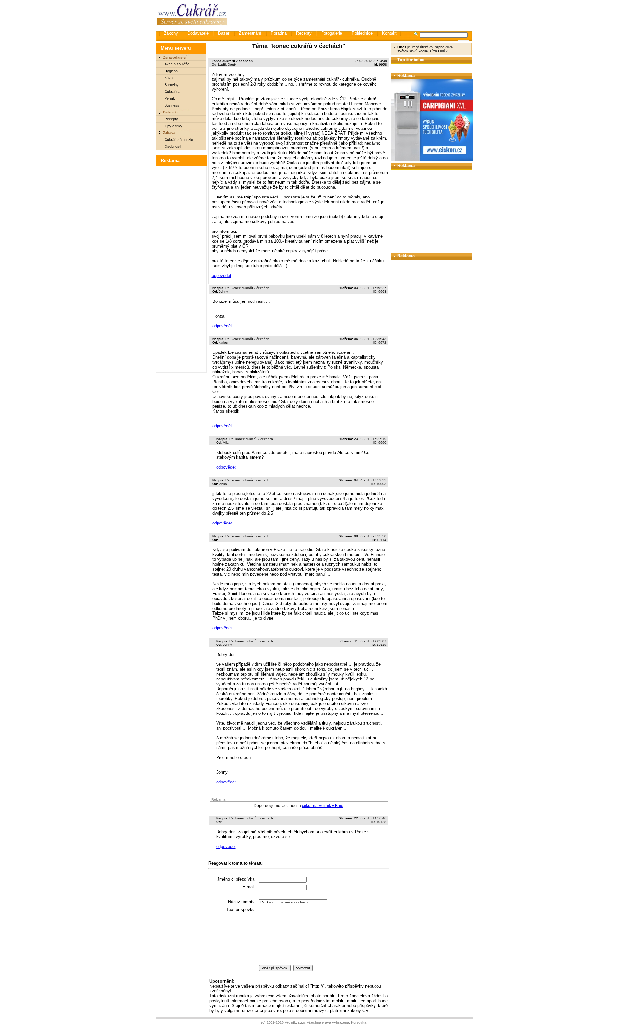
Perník (170, 98)
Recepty (304, 33)
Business (172, 105)
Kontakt (389, 33)
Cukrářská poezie (179, 140)
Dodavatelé (198, 33)
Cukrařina (172, 92)
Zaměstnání (250, 33)
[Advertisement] (353, 14)
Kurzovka (358, 1022)
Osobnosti (173, 146)
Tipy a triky (173, 126)
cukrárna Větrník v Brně (322, 805)
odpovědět (221, 275)
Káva (169, 78)
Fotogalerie (331, 33)
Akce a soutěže (177, 64)
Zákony (171, 33)
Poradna (279, 33)
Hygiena (171, 71)
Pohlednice (362, 33)
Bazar (223, 33)
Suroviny (172, 85)
